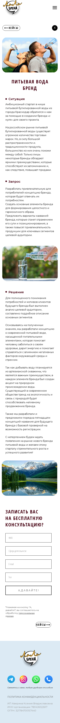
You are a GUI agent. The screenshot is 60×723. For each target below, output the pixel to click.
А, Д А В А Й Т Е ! (28, 590)
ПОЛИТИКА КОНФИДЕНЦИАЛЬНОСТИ (30, 697)
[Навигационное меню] (55, 7)
